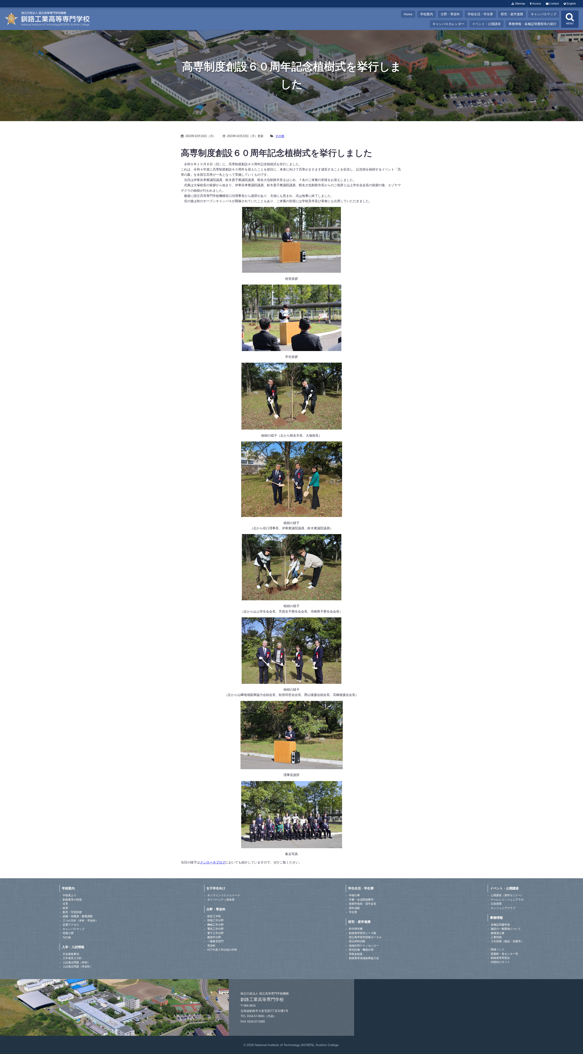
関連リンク (497, 949)
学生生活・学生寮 (361, 888)
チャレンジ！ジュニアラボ (507, 899)
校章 (65, 908)
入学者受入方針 (72, 958)
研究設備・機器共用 (361, 949)
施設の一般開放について (506, 928)
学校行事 (354, 895)
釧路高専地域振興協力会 (364, 958)
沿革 (65, 903)
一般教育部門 (215, 941)
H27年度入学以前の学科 (222, 949)
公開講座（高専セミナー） (507, 895)
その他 (279, 136)
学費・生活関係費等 (361, 899)
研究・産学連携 (512, 14)
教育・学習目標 (72, 912)
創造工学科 (214, 916)
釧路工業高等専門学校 (50, 19)
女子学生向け (215, 888)
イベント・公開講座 (486, 24)
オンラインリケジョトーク (223, 895)
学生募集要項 (71, 954)
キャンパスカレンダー (448, 24)
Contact (554, 3)
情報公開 (68, 933)
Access (536, 3)
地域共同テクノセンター (364, 945)
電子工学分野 (215, 933)
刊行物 (67, 937)
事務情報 (496, 917)
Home (408, 14)
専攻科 (211, 945)
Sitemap (519, 3)
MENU (569, 23)
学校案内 (426, 14)
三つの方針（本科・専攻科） (80, 920)
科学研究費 (356, 928)
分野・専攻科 (450, 14)
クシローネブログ (212, 862)
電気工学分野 (215, 928)
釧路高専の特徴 (72, 899)
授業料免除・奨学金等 (362, 903)
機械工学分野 (215, 924)
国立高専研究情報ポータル (365, 937)
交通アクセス (71, 924)
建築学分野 (214, 937)
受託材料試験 (357, 941)
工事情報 (496, 937)
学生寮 (353, 912)
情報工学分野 (215, 920)
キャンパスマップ (543, 14)
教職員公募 (497, 933)
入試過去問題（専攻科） (78, 966)
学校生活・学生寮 (480, 14)
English (571, 3)
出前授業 (496, 903)
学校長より (69, 895)
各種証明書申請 (500, 924)
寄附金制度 (356, 954)
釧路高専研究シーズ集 (362, 933)
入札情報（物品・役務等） (507, 941)
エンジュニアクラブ (503, 908)
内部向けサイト (500, 962)
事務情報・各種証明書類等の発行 (532, 24)
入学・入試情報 (73, 947)
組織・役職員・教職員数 (78, 916)
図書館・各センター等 (504, 953)
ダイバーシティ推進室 (221, 899)
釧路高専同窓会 (500, 958)
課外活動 (354, 908)
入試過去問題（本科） (76, 962)
